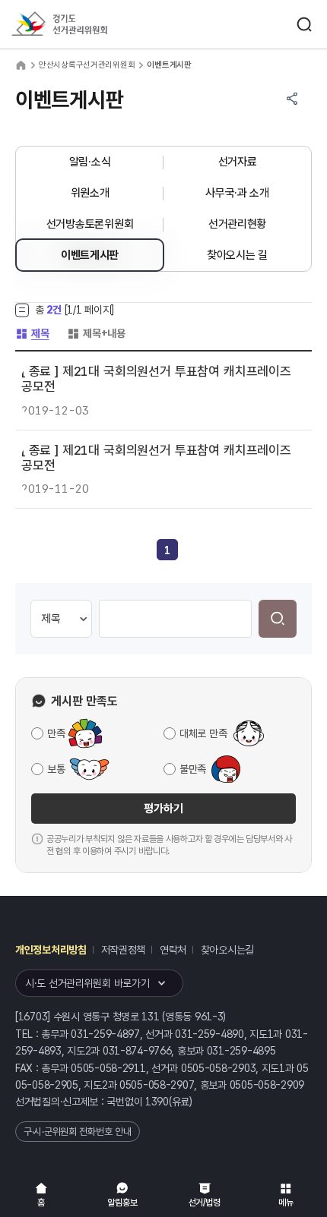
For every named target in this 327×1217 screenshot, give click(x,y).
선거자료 (237, 162)
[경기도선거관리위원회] (87, 24)
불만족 (192, 769)
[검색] (278, 619)
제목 (32, 333)
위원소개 (90, 193)
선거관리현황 (237, 224)
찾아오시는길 (227, 950)
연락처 (173, 950)
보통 (56, 769)
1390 (157, 1102)
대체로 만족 (203, 733)
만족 (56, 733)
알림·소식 (90, 162)
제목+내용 (96, 333)
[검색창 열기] (304, 24)
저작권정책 (123, 950)
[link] (167, 550)
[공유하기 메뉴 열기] (292, 99)
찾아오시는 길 (237, 255)
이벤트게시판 (90, 255)
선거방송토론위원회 (89, 224)
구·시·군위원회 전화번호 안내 (78, 1131)
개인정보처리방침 (51, 950)
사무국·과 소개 (237, 193)
